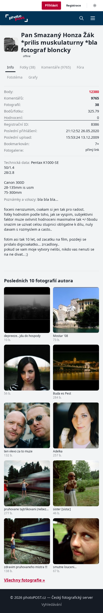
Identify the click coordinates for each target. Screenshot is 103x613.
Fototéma (14, 77)
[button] (92, 18)
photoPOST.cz (34, 597)
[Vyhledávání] (82, 18)
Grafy (33, 77)
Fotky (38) (27, 67)
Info (10, 67)
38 (97, 104)
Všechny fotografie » (24, 580)
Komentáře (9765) (56, 67)
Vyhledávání (52, 604)
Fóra (80, 67)
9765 (95, 98)
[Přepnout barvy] (94, 5)
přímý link (92, 150)
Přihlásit (51, 5)
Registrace (73, 5)
